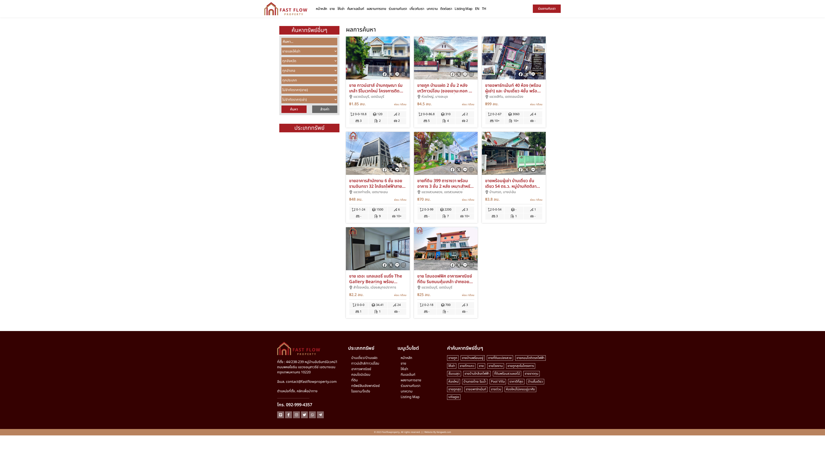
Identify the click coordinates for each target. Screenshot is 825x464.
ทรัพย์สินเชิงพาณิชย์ (365, 385)
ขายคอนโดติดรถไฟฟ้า (530, 358)
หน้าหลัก (321, 8)
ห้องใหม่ (453, 381)
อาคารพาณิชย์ (361, 369)
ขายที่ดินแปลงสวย (500, 358)
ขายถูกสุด (454, 389)
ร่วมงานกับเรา (398, 8)
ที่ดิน (354, 380)
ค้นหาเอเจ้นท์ (355, 8)
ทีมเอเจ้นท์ (408, 374)
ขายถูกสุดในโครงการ (520, 365)
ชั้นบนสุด (454, 373)
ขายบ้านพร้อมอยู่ (472, 358)
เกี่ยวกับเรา (416, 8)
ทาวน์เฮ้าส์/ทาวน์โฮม (365, 363)
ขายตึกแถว (467, 365)
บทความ (432, 8)
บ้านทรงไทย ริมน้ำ (474, 381)
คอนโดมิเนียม (360, 374)
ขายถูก (452, 358)
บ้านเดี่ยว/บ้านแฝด (364, 357)
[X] (391, 74)
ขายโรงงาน (496, 365)
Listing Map (463, 8)
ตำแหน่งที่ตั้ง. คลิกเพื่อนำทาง (297, 391)
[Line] (397, 74)
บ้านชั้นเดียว (535, 381)
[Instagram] (403, 74)
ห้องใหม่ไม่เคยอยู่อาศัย (520, 389)
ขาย (332, 8)
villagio (453, 397)
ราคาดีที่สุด (516, 381)
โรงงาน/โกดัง (360, 391)
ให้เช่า (341, 8)
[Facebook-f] (288, 414)
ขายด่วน (496, 389)
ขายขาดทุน (531, 373)
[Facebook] (384, 74)
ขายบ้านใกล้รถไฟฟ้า (476, 373)
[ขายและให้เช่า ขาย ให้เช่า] (309, 51)
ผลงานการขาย (376, 8)
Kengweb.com (444, 432)
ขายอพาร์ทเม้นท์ (476, 389)
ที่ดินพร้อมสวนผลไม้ (507, 373)
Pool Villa (498, 381)
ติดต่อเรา (446, 8)
